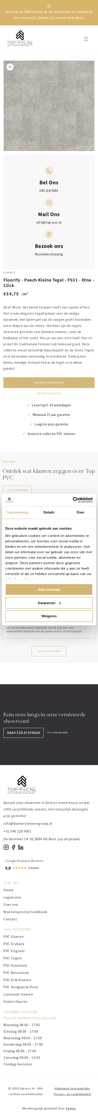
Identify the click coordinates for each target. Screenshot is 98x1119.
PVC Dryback (13, 943)
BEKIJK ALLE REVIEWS (49, 651)
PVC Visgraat (14, 951)
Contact (10, 919)
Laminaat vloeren (18, 994)
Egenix (71, 1108)
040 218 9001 (48, 190)
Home (8, 890)
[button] (86, 39)
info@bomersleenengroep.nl (27, 823)
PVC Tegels (12, 958)
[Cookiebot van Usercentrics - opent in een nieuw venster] (73, 500)
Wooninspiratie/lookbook (25, 911)
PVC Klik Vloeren (17, 980)
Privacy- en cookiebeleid (72, 1094)
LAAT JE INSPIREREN (17, 490)
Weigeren (49, 616)
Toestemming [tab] (17, 512)
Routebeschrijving (49, 254)
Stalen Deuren (15, 1001)
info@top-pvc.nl (49, 222)
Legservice (12, 897)
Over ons (10, 904)
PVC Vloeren (13, 936)
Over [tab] (80, 512)
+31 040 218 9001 (17, 831)
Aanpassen (46, 603)
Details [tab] (49, 512)
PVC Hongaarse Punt (20, 987)
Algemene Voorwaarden (72, 1088)
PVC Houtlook (15, 965)
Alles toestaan (49, 589)
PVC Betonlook (16, 972)
